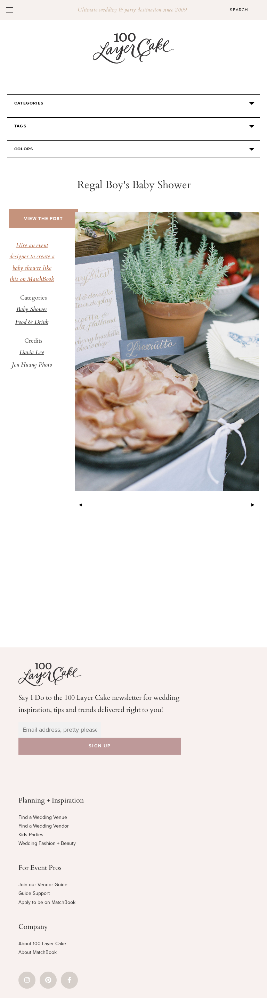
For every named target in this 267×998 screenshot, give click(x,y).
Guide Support (34, 893)
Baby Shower (31, 310)
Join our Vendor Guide (42, 885)
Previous (83, 503)
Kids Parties (30, 835)
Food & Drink (31, 322)
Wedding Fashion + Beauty (47, 843)
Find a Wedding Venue (42, 817)
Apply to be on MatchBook (46, 902)
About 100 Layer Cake (42, 944)
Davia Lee (31, 353)
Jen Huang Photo (32, 365)
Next (251, 503)
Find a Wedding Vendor (43, 826)
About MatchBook (37, 952)
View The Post (43, 218)
